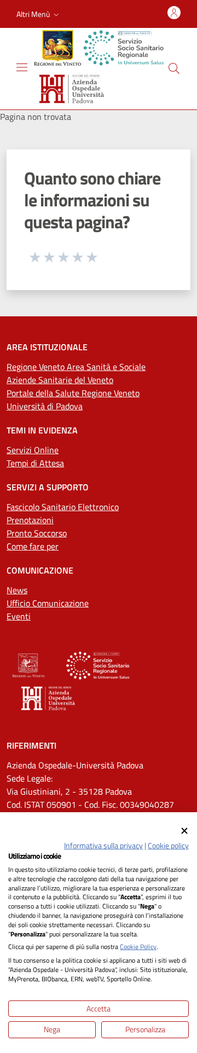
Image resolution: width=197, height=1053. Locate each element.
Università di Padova (45, 406)
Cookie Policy (138, 946)
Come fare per (33, 546)
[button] (38, 14)
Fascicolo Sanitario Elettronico (63, 506)
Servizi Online (33, 449)
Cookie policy (168, 845)
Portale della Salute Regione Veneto (73, 393)
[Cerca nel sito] (174, 68)
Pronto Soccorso (37, 533)
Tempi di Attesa (35, 463)
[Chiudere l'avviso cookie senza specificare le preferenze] (184, 831)
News (17, 590)
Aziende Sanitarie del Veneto (60, 379)
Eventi (19, 616)
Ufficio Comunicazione (48, 603)
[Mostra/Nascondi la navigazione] (21, 67)
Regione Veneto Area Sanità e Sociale (76, 366)
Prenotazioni (30, 519)
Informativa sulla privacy (103, 845)
